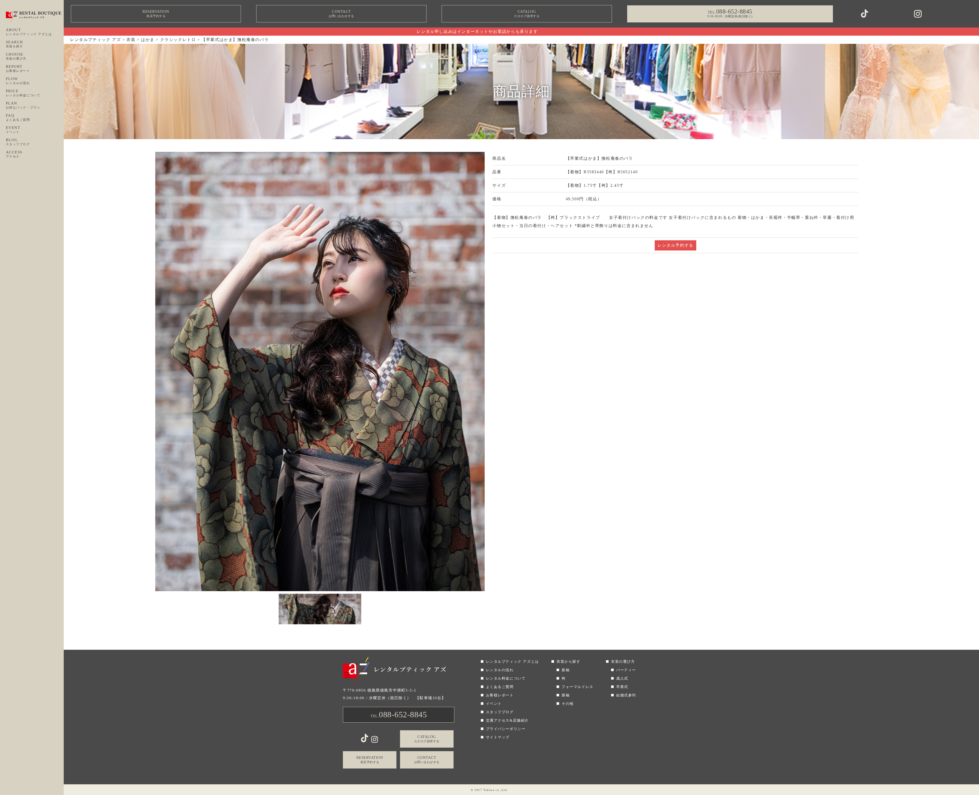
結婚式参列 (626, 695)
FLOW (18, 81)
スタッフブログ (500, 712)
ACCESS (14, 154)
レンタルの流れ (500, 670)
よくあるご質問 (500, 687)
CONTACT (341, 13)
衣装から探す (569, 662)
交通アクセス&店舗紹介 (507, 720)
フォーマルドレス (578, 687)
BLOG (18, 142)
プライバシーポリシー (506, 729)
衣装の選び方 (623, 662)
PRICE (23, 93)
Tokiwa (489, 789)
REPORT (18, 68)
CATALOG (526, 13)
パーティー (626, 670)
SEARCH (14, 44)
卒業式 (622, 687)
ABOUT (29, 32)
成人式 (622, 678)
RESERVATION (156, 13)
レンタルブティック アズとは (512, 662)
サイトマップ (498, 737)
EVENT (13, 130)
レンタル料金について (506, 678)
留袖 (566, 695)
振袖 (566, 670)
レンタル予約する (675, 245)
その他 (568, 704)
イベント (494, 704)
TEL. (398, 714)
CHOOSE (16, 56)
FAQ (18, 117)
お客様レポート (500, 695)
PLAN (23, 105)
